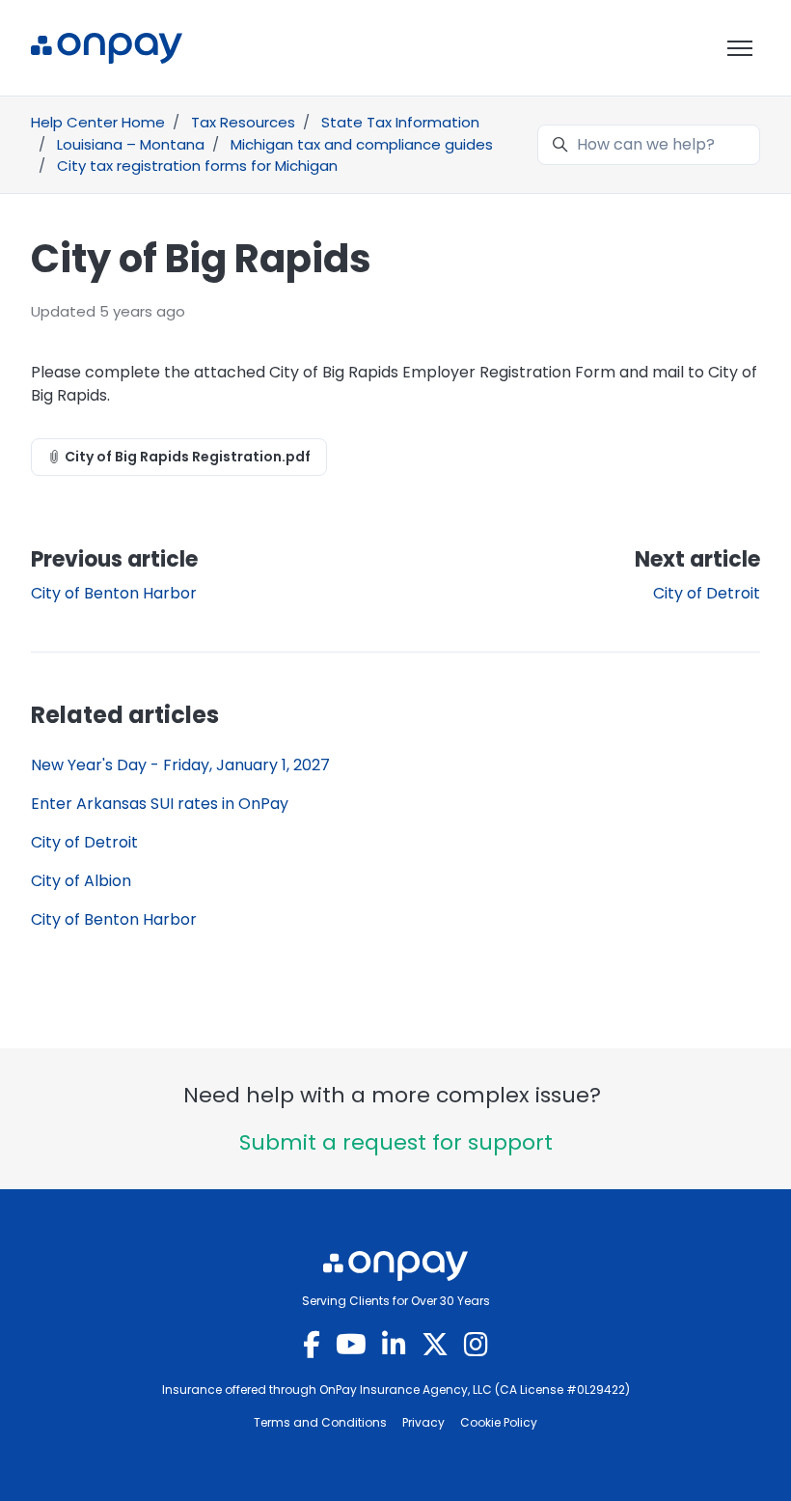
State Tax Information (400, 122)
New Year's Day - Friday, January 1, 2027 (180, 765)
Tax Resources (243, 122)
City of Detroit (706, 593)
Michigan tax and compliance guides (362, 144)
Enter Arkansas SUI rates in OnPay (159, 803)
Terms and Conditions (320, 1422)
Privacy (423, 1422)
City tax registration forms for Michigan (197, 165)
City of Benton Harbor (114, 593)
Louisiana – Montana (131, 144)
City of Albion (81, 881)
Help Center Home (98, 122)
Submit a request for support (396, 1142)
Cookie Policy (498, 1422)
